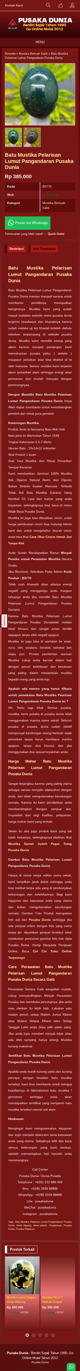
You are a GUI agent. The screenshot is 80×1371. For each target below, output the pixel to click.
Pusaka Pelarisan (25, 1229)
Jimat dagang (23, 1225)
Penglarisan (55, 1225)
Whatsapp (65, 1326)
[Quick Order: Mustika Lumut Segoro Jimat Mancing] (37, 1290)
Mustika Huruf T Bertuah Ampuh (52, 1299)
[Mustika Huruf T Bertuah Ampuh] (57, 1275)
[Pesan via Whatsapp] (60, 5)
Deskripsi (17, 248)
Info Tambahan (44, 248)
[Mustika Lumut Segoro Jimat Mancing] (22, 1275)
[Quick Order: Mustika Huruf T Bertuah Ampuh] (72, 1290)
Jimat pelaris (40, 1225)
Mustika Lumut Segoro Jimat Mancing (21, 1299)
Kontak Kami (14, 5)
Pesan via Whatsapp (31, 223)
